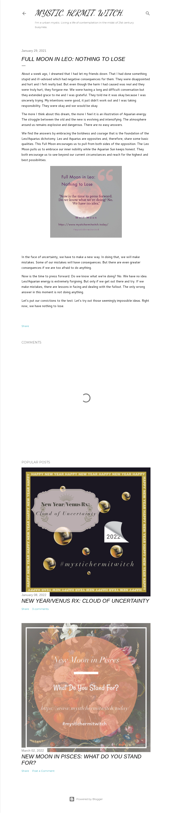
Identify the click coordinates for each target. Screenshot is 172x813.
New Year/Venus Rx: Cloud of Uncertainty (85, 601)
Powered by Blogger (89, 799)
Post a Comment (43, 770)
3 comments (40, 609)
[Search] (147, 12)
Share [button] (25, 326)
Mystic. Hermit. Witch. (79, 13)
